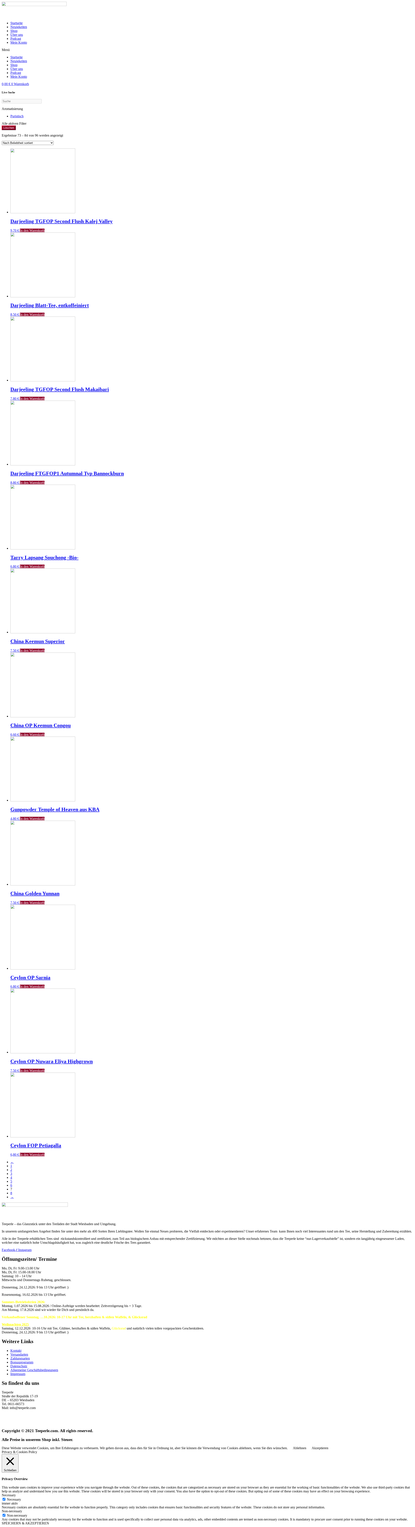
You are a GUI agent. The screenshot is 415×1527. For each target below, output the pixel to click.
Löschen (8, 127)
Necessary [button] (9, 1495)
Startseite (16, 23)
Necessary (14, 1499)
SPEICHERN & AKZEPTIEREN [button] (25, 1523)
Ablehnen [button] (299, 1448)
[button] (207, 50)
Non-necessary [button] (12, 1511)
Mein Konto (18, 42)
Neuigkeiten (18, 27)
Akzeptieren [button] (320, 1448)
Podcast (15, 38)
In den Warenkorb (32, 230)
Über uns (16, 35)
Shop (14, 31)
